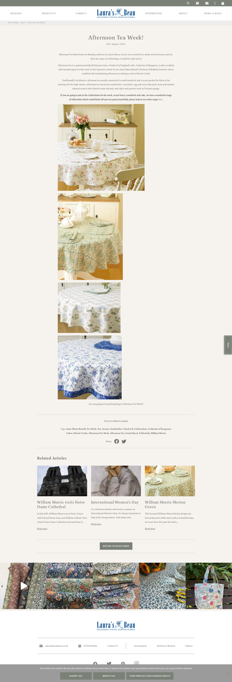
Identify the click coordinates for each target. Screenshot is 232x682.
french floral (131, 433)
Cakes (69, 433)
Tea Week (91, 428)
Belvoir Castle (80, 433)
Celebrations (140, 428)
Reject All (109, 676)
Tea (99, 428)
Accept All (76, 676)
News (23, 22)
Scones (105, 428)
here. (160, 99)
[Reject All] (228, 673)
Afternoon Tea (117, 433)
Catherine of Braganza (159, 428)
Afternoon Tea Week (99, 433)
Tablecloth (144, 433)
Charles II (128, 428)
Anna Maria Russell (76, 428)
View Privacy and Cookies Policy (150, 676)
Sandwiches (116, 428)
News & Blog (13, 22)
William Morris (158, 433)
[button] (222, 3)
